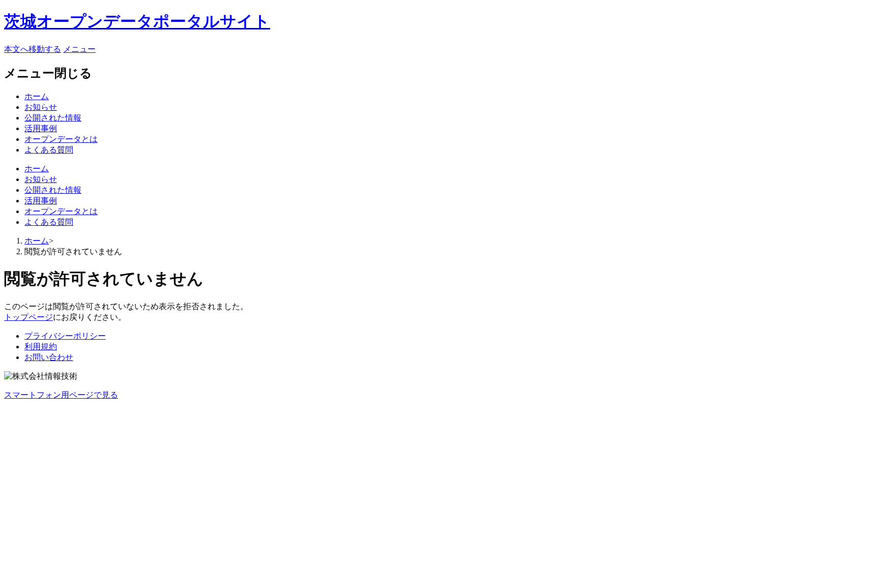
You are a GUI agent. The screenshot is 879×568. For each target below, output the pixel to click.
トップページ (28, 317)
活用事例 (40, 128)
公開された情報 (52, 117)
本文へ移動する (32, 49)
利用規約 (40, 346)
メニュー (79, 49)
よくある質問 (48, 149)
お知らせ (40, 107)
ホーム (36, 96)
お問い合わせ (48, 357)
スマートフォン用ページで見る (61, 395)
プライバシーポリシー (65, 336)
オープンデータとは (61, 139)
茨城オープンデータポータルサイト (137, 21)
